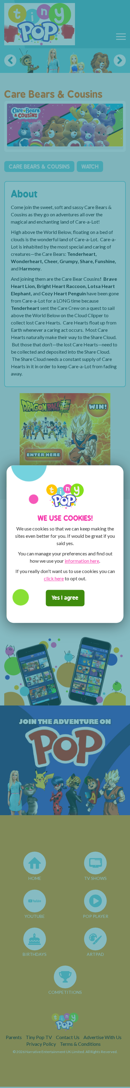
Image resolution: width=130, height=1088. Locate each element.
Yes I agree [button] (65, 597)
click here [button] (54, 578)
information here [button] (82, 561)
